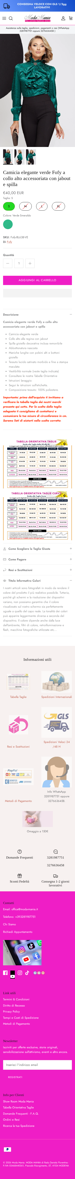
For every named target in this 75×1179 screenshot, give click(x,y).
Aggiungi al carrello (37, 280)
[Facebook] (5, 973)
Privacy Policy (11, 1011)
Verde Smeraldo (8, 224)
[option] (37, 90)
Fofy (9, 242)
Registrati (15, 1077)
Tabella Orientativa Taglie (18, 1107)
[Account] (62, 18)
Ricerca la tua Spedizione (18, 1126)
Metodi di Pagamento (16, 1024)
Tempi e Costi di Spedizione (21, 1018)
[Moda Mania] (37, 18)
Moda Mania (18, 1162)
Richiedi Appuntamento (17, 932)
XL (58, 205)
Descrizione (10, 314)
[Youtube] (12, 975)
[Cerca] (12, 18)
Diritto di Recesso (14, 1005)
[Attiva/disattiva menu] (4, 18)
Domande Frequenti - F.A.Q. (21, 1114)
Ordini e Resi (11, 1120)
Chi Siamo (9, 924)
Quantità (8, 255)
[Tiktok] (27, 973)
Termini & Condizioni (16, 999)
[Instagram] (20, 973)
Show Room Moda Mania (18, 1101)
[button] (37, 293)
